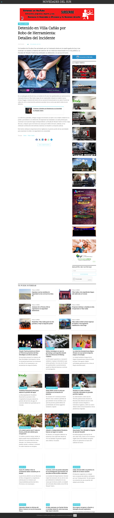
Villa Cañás (23, 24)
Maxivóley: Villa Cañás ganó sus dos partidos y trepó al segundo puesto (43, 323)
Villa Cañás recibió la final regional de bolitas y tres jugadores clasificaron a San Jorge (83, 323)
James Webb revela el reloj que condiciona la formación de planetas (55, 392)
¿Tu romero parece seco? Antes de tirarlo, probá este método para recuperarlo (29, 432)
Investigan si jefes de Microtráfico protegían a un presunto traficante (80, 136)
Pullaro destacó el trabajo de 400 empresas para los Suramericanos (80, 183)
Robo (25, 135)
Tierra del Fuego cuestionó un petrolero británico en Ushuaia (81, 90)
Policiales (50, 348)
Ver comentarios (44, 144)
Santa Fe (22, 467)
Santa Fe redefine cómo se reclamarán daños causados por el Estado (29, 471)
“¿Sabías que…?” (51, 387)
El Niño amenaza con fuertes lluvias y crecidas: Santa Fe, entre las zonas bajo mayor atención (57, 509)
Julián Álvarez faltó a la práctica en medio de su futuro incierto (83, 471)
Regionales (77, 348)
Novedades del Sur (35, 44)
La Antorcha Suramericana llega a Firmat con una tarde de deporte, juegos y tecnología (83, 353)
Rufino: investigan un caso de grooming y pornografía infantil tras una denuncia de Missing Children (56, 354)
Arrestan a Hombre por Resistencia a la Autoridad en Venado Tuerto (47, 110)
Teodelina (23, 387)
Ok (75, 515)
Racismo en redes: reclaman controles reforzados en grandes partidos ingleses (83, 392)
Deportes (76, 387)
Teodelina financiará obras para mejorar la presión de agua (81, 105)
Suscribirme (84, 274)
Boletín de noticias (82, 267)
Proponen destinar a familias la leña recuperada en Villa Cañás (83, 308)
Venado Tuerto (25, 348)
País (47, 504)
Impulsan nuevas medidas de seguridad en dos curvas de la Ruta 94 (42, 294)
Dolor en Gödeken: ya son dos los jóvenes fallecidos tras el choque (80, 167)
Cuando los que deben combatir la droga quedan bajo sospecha (80, 152)
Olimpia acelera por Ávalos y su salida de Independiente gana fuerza (81, 74)
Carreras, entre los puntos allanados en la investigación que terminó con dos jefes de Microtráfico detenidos (57, 471)
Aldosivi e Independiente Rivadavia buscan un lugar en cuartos (56, 431)
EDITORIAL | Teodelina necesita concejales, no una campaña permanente (80, 121)
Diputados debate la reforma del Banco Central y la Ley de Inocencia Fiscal (30, 509)
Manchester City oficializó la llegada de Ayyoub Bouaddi (84, 431)
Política (23, 504)
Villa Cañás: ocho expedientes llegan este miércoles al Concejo (83, 293)
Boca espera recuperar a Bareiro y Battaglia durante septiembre (83, 508)
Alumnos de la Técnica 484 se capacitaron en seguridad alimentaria (41, 309)
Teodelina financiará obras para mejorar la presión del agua (29, 391)
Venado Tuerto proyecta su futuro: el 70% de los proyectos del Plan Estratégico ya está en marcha (29, 353)
